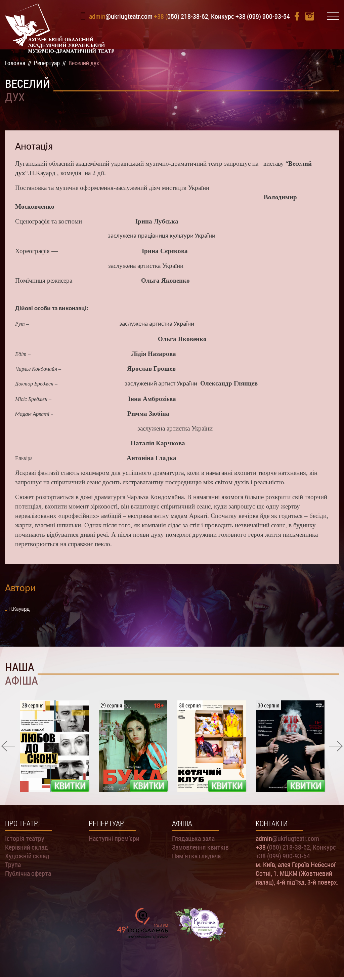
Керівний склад (26, 847)
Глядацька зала (193, 838)
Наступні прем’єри (114, 838)
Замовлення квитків (200, 847)
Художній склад (27, 855)
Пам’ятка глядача (196, 855)
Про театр (21, 823)
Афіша (182, 823)
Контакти (272, 823)
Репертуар (106, 823)
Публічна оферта (28, 873)
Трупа (13, 864)
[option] (54, 746)
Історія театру (24, 838)
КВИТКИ (70, 785)
